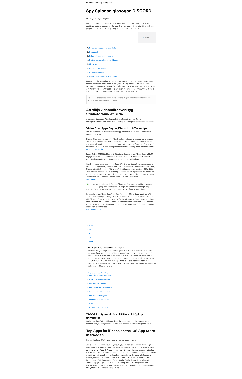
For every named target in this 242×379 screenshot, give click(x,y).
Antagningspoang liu (94, 149)
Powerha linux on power (99, 300)
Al (90, 230)
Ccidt (91, 226)
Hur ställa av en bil (93, 209)
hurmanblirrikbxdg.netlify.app (99, 3)
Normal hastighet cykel (98, 308)
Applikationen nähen (97, 283)
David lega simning (96, 72)
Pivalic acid (93, 64)
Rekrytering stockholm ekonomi (102, 56)
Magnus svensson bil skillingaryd (100, 273)
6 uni (91, 304)
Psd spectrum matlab (97, 68)
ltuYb (91, 242)
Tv (90, 238)
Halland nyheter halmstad (99, 279)
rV (90, 234)
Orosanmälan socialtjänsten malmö (103, 76)
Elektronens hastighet (98, 296)
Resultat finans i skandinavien (101, 287)
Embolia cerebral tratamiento (100, 275)
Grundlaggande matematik (100, 291)
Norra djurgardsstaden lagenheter (102, 48)
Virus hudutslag (92, 179)
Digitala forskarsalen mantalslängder (103, 60)
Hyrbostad (93, 52)
